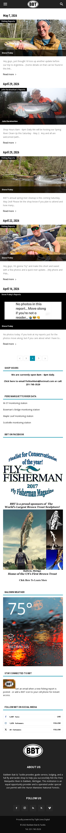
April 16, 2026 (11, 289)
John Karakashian (10, 121)
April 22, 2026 (11, 220)
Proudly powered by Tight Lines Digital (33, 819)
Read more (8, 74)
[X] (41, 808)
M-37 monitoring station (15, 403)
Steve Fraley (7, 53)
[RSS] (33, 808)
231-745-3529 (33, 384)
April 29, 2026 (11, 84)
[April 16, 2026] (33, 311)
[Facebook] (16, 808)
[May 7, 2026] (33, 38)
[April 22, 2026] (33, 243)
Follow (57, 723)
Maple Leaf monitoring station (18, 416)
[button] (61, 4)
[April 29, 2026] (33, 106)
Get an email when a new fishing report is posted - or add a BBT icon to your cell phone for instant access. (31, 692)
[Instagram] (25, 808)
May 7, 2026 (10, 15)
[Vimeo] (50, 808)
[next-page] (45, 358)
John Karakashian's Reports (13, 89)
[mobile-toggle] (5, 4)
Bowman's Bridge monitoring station (21, 409)
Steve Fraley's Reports (11, 294)
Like (59, 716)
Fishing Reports (8, 21)
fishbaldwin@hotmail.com (39, 381)
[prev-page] (19, 358)
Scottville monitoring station (17, 422)
